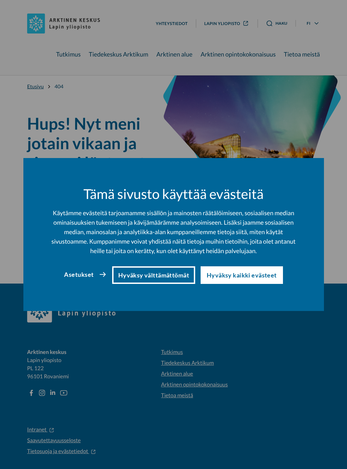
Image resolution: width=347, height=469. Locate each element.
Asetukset (79, 274)
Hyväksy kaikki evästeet (242, 275)
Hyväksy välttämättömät (153, 275)
